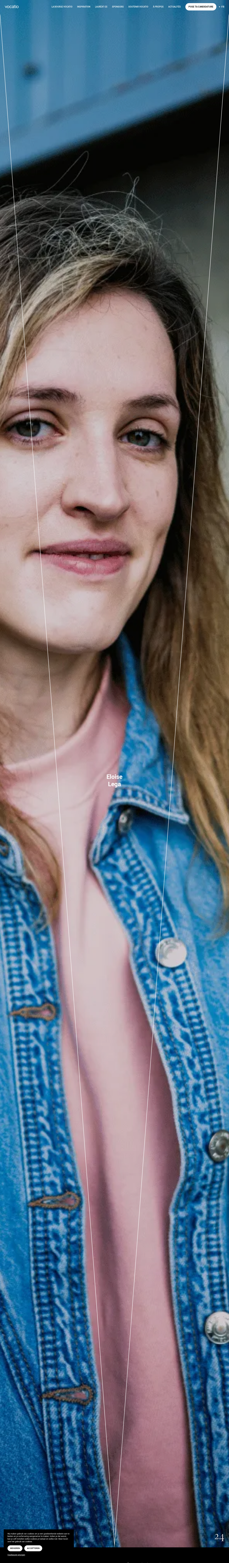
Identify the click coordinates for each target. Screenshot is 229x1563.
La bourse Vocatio (62, 6)
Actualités (174, 6)
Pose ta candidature (200, 6)
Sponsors (118, 6)
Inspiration (83, 6)
